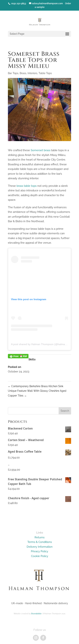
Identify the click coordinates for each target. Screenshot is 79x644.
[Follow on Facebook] (43, 638)
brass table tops (27, 186)
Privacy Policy (39, 551)
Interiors (32, 73)
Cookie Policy (39, 556)
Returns (39, 537)
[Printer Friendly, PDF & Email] (18, 354)
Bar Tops (13, 73)
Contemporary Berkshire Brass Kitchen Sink (35, 386)
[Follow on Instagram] (36, 638)
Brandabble (36, 614)
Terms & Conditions (39, 542)
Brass (23, 73)
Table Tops (45, 73)
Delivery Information (40, 546)
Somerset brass (40, 150)
